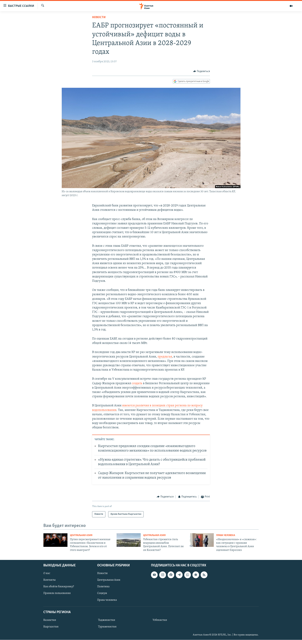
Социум (102, 593)
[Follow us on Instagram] (162, 574)
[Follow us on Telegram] (179, 574)
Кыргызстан (51, 626)
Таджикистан (106, 620)
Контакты (49, 580)
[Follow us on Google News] (195, 574)
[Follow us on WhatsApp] (187, 574)
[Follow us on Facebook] (171, 574)
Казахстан (49, 620)
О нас (46, 573)
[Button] (201, 71)
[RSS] (204, 574)
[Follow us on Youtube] (154, 574)
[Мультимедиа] (291, 5)
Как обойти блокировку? (58, 586)
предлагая (165, 356)
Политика (103, 586)
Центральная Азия (81, 535)
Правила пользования (57, 593)
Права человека (225, 535)
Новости (99, 17)
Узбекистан (160, 620)
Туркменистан (107, 626)
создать (137, 383)
